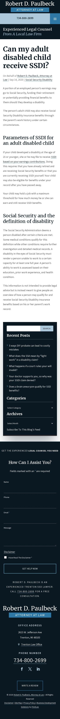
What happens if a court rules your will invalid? (30, 368)
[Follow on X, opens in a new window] (30, 669)
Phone (6, 497)
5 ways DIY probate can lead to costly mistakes (29, 347)
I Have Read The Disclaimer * (20, 557)
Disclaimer (9, 551)
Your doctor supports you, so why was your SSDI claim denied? (30, 378)
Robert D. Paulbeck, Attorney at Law (29, 694)
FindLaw (35, 707)
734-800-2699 (25, 18)
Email (7, 512)
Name (6, 482)
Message (7, 527)
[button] (55, 18)
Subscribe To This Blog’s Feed (23, 429)
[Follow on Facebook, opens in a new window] (21, 669)
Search (47, 328)
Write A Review (30, 685)
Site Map (18, 703)
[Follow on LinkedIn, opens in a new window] (38, 669)
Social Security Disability (38, 79)
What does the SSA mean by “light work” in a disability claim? (27, 357)
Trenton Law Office (31, 644)
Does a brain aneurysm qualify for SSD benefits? (30, 388)
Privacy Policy (29, 703)
